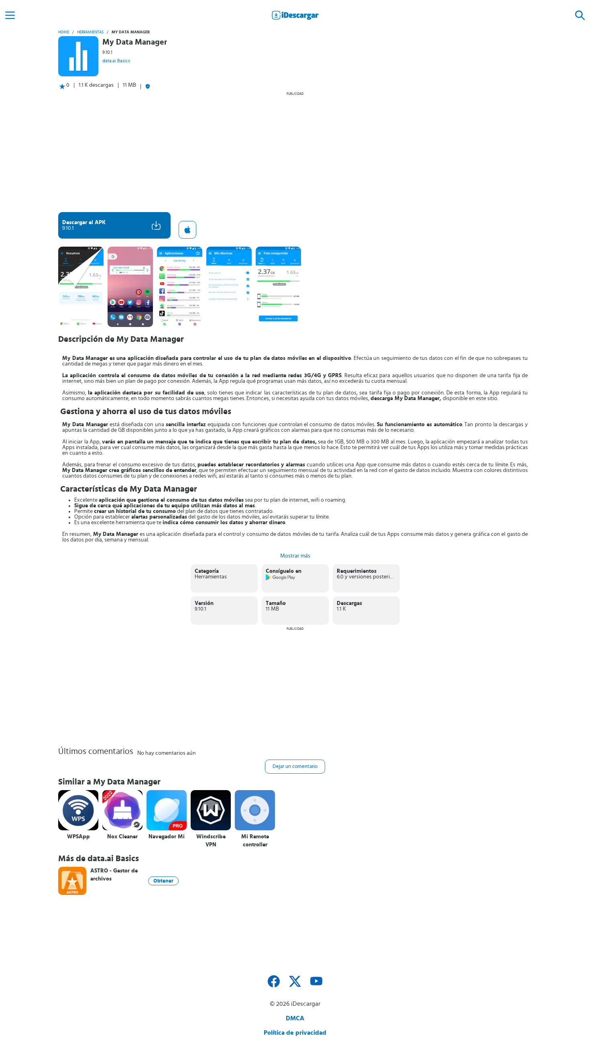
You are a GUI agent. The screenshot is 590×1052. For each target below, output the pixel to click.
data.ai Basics (116, 60)
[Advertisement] (295, 152)
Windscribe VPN (211, 841)
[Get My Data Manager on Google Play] (281, 579)
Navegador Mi (167, 837)
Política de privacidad (295, 1033)
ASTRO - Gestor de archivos (114, 875)
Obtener (163, 881)
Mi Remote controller (255, 841)
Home (63, 32)
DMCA (295, 1018)
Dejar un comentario (295, 766)
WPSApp (78, 837)
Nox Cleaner (122, 837)
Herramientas (90, 32)
